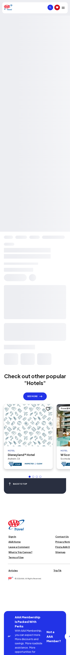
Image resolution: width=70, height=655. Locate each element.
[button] (29, 476)
